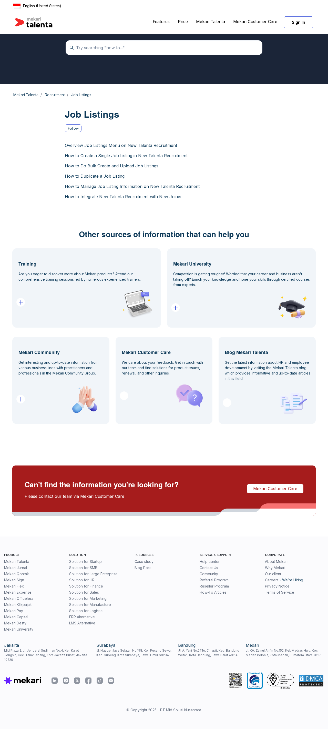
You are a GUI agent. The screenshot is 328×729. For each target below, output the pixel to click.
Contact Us (209, 567)
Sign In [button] (298, 22)
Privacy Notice (277, 586)
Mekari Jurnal (15, 567)
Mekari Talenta (210, 21)
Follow (73, 128)
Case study (144, 561)
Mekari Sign (14, 580)
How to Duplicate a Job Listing (95, 176)
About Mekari (276, 561)
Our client (273, 574)
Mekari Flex (14, 586)
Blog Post (143, 567)
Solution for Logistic (85, 611)
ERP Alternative (82, 617)
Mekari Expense (18, 592)
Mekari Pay (13, 611)
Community (209, 574)
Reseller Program (214, 586)
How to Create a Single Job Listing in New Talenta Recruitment (126, 155)
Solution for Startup (85, 561)
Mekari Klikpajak (18, 604)
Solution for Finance (86, 586)
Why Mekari (275, 567)
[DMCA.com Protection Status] (311, 680)
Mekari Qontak (16, 574)
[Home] (33, 22)
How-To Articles (213, 592)
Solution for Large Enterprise (93, 574)
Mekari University (18, 629)
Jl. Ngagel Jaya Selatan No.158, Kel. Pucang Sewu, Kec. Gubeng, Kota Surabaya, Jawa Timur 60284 (133, 653)
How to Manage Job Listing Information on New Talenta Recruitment (132, 186)
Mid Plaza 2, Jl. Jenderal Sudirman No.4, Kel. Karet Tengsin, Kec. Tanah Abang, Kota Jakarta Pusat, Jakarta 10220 (45, 655)
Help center (210, 561)
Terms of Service (279, 592)
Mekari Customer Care (255, 21)
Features (161, 21)
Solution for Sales (84, 592)
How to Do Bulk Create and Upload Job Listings (111, 165)
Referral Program (214, 580)
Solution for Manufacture (90, 604)
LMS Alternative (82, 623)
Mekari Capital (16, 617)
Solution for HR (82, 580)
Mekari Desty (15, 623)
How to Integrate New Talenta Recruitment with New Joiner (123, 196)
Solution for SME (83, 567)
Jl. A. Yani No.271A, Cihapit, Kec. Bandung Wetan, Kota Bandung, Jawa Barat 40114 (208, 653)
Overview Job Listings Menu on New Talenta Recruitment (121, 145)
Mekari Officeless (19, 598)
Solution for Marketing (88, 598)
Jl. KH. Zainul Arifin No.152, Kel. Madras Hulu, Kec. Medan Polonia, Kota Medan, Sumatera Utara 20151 (284, 653)
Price (183, 21)
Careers (272, 580)
